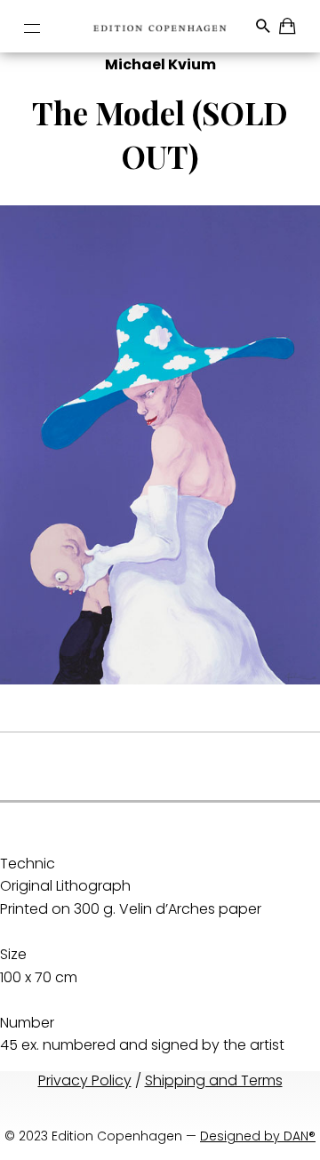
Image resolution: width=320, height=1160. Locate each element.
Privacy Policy (85, 1080)
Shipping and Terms (214, 1080)
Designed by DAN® (258, 1136)
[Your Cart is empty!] (288, 28)
